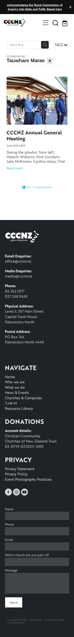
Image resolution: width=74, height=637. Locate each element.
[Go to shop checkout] (65, 23)
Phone (9, 524)
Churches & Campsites (23, 397)
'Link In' (11, 402)
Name (9, 509)
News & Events (17, 392)
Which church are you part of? (27, 555)
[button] (55, 23)
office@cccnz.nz (18, 261)
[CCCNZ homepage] (22, 23)
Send (13, 602)
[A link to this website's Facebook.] (8, 492)
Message (11, 570)
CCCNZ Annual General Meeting (34, 135)
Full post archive (43, 187)
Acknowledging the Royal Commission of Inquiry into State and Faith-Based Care (34, 7)
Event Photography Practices (28, 479)
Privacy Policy (16, 473)
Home (10, 376)
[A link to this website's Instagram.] (16, 492)
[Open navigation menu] (46, 23)
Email (9, 539)
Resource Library (19, 408)
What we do (15, 387)
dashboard (35, 619)
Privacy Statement (19, 468)
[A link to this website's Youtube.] (24, 492)
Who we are (15, 381)
